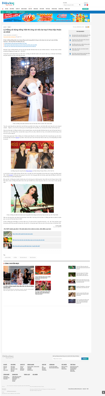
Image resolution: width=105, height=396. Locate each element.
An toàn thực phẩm (53, 366)
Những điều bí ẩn (15, 377)
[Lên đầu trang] (103, 392)
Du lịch (13, 381)
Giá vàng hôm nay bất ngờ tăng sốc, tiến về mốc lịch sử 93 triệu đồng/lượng (80, 35)
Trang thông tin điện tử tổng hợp (75, 388)
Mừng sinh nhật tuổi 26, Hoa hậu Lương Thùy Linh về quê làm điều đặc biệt (82, 281)
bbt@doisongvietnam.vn (11, 391)
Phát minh (14, 378)
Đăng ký (85, 358)
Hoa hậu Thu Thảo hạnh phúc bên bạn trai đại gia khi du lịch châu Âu (20, 46)
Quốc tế (18, 8)
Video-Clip (67, 8)
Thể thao (48, 8)
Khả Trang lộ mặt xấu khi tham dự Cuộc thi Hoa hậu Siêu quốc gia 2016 (20, 44)
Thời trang (44, 370)
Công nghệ (54, 8)
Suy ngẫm (13, 367)
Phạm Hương (29, 170)
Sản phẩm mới (6, 377)
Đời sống (12, 8)
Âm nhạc (44, 368)
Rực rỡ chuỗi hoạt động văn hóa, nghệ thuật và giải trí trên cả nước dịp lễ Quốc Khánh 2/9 (82, 301)
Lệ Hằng (15, 257)
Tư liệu (21, 367)
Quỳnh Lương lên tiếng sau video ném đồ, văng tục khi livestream (82, 294)
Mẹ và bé (12, 370)
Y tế (4, 368)
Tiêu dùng (29, 367)
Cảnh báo (36, 8)
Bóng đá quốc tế (73, 367)
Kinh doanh (24, 8)
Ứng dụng (5, 378)
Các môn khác (73, 368)
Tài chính (29, 368)
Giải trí (30, 8)
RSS (86, 26)
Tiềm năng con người (16, 376)
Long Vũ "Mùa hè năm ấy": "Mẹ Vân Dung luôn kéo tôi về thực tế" (83, 267)
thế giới (11, 175)
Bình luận (22, 368)
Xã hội (6, 8)
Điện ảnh (44, 367)
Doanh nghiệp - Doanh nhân (33, 366)
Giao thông (5, 370)
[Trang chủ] (2, 9)
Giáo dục (5, 366)
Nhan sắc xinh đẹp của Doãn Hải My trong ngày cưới (79, 49)
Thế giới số (5, 376)
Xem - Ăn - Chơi (14, 368)
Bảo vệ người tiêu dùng (54, 367)
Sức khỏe (42, 8)
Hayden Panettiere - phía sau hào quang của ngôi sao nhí (83, 287)
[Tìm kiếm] (80, 5)
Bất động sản (30, 370)
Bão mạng (13, 366)
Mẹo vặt (14, 379)
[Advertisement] (79, 81)
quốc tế (17, 137)
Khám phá (60, 8)
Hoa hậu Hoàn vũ (23, 257)
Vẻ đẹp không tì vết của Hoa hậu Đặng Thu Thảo (15, 43)
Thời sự (5, 367)
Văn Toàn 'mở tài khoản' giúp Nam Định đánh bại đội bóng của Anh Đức (80, 54)
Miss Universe (33, 257)
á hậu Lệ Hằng (8, 257)
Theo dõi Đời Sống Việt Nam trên (9, 36)
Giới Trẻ (12, 371)
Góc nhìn (35, 374)
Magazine (85, 8)
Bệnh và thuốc (64, 366)
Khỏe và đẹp (64, 368)
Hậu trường (72, 371)
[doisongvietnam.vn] (7, 356)
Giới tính (63, 367)
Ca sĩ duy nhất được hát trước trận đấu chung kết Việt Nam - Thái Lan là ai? (42, 293)
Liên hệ (84, 388)
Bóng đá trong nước (74, 366)
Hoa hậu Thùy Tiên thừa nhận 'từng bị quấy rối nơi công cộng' (79, 40)
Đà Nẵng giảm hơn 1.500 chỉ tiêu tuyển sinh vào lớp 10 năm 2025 (80, 45)
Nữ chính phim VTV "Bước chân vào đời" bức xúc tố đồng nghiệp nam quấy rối (82, 274)
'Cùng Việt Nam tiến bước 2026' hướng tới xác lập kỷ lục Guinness (42, 278)
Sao (9, 26)
